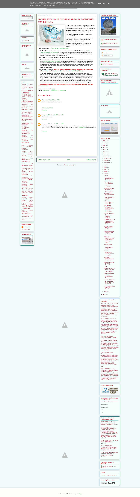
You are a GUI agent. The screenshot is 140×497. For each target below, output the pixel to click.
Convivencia (24, 126)
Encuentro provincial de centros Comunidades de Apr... (109, 264)
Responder (44, 110)
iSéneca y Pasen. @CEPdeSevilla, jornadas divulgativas (108, 184)
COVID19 (24, 128)
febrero (106, 173)
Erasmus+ (24, 151)
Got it (108, 3)
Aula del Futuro (29, 111)
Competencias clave (27, 122)
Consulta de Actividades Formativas (51, 61)
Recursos (24, 204)
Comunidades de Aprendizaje (27, 124)
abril (105, 169)
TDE (31, 215)
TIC (31, 216)
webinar (26, 218)
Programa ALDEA (27, 200)
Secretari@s (24, 211)
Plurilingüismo (25, 192)
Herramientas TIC (54, 90)
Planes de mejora (26, 191)
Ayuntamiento (24, 116)
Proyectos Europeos (27, 203)
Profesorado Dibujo (27, 198)
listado (28, 178)
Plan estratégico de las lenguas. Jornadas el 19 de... (109, 275)
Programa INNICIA (27, 201)
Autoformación (25, 115)
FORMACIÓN (26, 159)
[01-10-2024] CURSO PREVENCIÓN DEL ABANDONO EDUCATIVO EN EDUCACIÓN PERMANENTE (109, 448)
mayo (105, 167)
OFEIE (23, 188)
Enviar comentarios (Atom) (70, 165)
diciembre (106, 156)
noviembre (107, 158)
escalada (23, 152)
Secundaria (26, 213)
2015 (104, 294)
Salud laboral (27, 210)
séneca (23, 215)
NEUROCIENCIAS (26, 185)
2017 (104, 151)
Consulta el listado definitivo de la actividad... (108, 228)
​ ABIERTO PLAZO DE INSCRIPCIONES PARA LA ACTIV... (109, 270)
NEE (31, 184)
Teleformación (62, 90)
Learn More (101, 3)
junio (105, 164)
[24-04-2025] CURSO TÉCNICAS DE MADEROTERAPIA (109, 441)
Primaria (25, 196)
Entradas (105, 53)
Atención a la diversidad (27, 108)
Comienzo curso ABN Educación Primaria (109, 287)
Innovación (30, 175)
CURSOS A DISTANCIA (47, 108)
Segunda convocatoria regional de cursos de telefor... (109, 177)
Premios (31, 192)
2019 (104, 147)
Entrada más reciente (44, 159)
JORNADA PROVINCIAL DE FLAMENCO (109, 202)
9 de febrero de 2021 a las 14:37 (55, 123)
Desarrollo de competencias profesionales (27, 132)
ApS (32, 104)
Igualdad (24, 170)
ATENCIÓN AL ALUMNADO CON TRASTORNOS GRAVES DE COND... (109, 239)
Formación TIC (46, 90)
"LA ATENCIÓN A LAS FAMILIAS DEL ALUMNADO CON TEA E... (109, 222)
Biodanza (31, 117)
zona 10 (31, 218)
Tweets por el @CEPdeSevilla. (109, 475)
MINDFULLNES (25, 182)
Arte (27, 106)
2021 (104, 143)
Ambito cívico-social (27, 96)
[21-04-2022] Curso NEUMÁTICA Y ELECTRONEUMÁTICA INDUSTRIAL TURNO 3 (109, 454)
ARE (23, 106)
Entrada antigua (91, 159)
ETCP (23, 154)
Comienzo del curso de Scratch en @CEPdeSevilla (109, 190)
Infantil (31, 171)
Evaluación (30, 154)
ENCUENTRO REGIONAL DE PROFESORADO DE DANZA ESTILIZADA (109, 208)
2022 (104, 140)
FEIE (31, 158)
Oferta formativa (29, 188)
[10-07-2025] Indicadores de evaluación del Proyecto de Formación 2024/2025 (108, 423)
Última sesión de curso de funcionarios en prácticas (108, 246)
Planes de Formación (27, 189)
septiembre (107, 162)
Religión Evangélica (27, 207)
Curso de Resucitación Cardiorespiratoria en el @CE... (109, 253)
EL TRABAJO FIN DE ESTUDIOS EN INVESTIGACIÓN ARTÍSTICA (109, 281)
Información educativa (25, 175)
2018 (104, 149)
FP (32, 164)
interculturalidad (25, 177)
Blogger (80, 493)
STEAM (27, 215)
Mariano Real (26, 227)
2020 (104, 145)
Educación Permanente (25, 141)
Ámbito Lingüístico (25, 99)
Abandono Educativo (27, 84)
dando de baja (82, 127)
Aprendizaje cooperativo (27, 103)
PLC (32, 191)
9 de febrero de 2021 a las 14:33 (55, 114)
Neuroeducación (25, 187)
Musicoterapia (24, 184)
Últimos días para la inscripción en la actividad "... (109, 232)
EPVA (29, 146)
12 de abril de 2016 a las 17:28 (52, 100)
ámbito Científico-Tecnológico (27, 92)
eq (32, 146)
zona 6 (23, 219)
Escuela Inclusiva (29, 152)
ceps (31, 119)
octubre (106, 160)
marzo (106, 171)
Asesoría (31, 106)
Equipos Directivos (25, 149)
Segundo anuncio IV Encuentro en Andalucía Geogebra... (109, 215)
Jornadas (24, 178)
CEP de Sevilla (26, 119)
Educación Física (27, 139)
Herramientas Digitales (27, 165)
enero (105, 291)
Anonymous (45, 114)
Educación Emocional (27, 138)
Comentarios (106, 55)
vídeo (23, 218)
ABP (23, 86)
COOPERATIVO (25, 127)
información (25, 173)
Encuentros (24, 144)
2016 (104, 154)
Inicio (68, 159)
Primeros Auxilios (27, 197)
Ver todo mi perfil (26, 229)
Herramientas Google (27, 166)
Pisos (43, 100)
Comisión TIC (27, 120)
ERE (31, 151)
